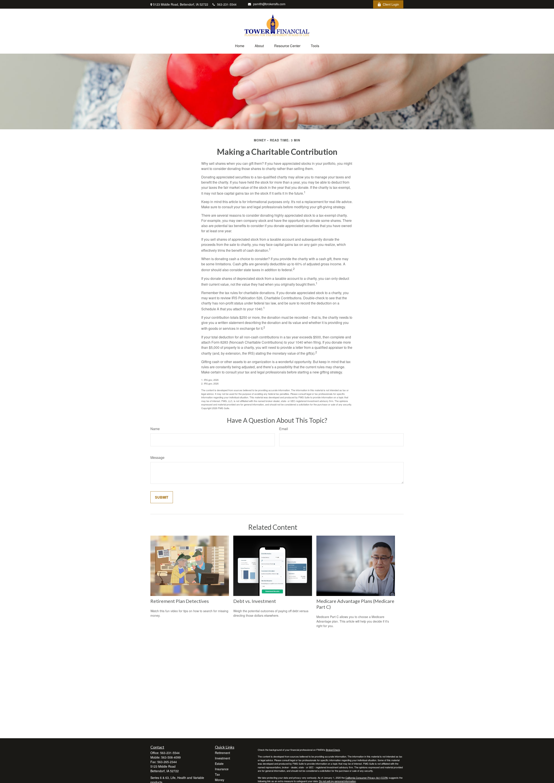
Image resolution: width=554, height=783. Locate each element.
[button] (240, 46)
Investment (222, 758)
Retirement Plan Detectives (179, 601)
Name (155, 428)
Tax (217, 774)
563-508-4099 (171, 757)
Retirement (222, 753)
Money (219, 780)
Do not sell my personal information (337, 781)
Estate (219, 763)
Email (283, 428)
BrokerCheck (333, 749)
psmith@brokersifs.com (269, 4)
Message (157, 457)
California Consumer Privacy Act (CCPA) (366, 777)
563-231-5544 (227, 4)
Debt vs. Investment (254, 601)
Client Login (391, 4)
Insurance (222, 769)
